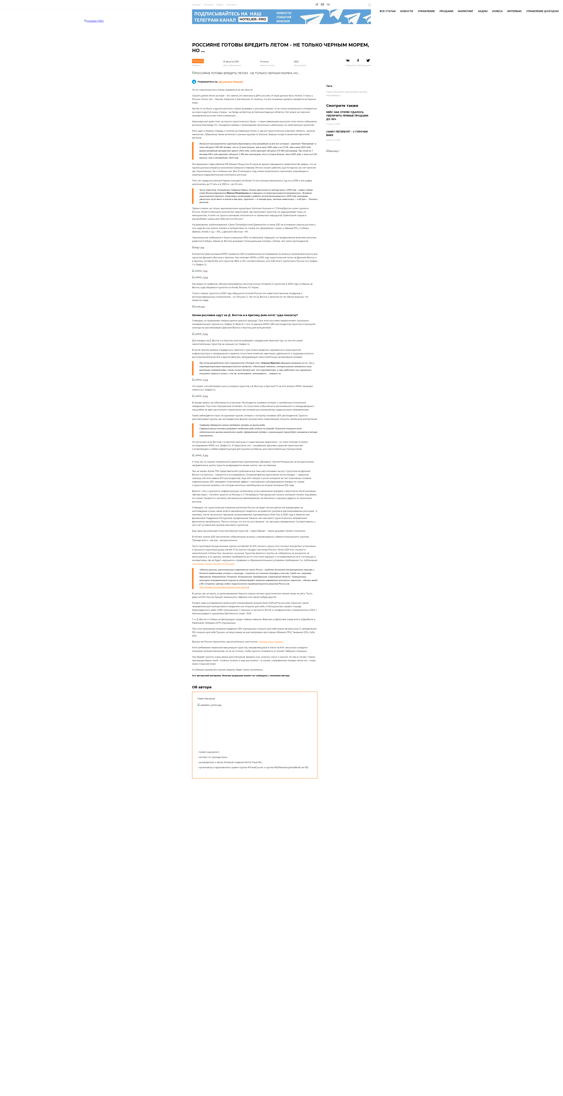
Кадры (483, 11)
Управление (426, 11)
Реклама (208, 4)
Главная (196, 4)
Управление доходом (542, 11)
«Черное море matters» (270, 641)
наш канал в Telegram (230, 81)
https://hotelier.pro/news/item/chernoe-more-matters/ (223, 587)
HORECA (497, 11)
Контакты (232, 4)
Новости (406, 11)
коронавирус (333, 95)
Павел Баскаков (335, 92)
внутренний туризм (356, 92)
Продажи (446, 11)
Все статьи (388, 11)
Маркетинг (465, 11)
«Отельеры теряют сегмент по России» (213, 563)
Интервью (514, 11)
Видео (219, 4)
